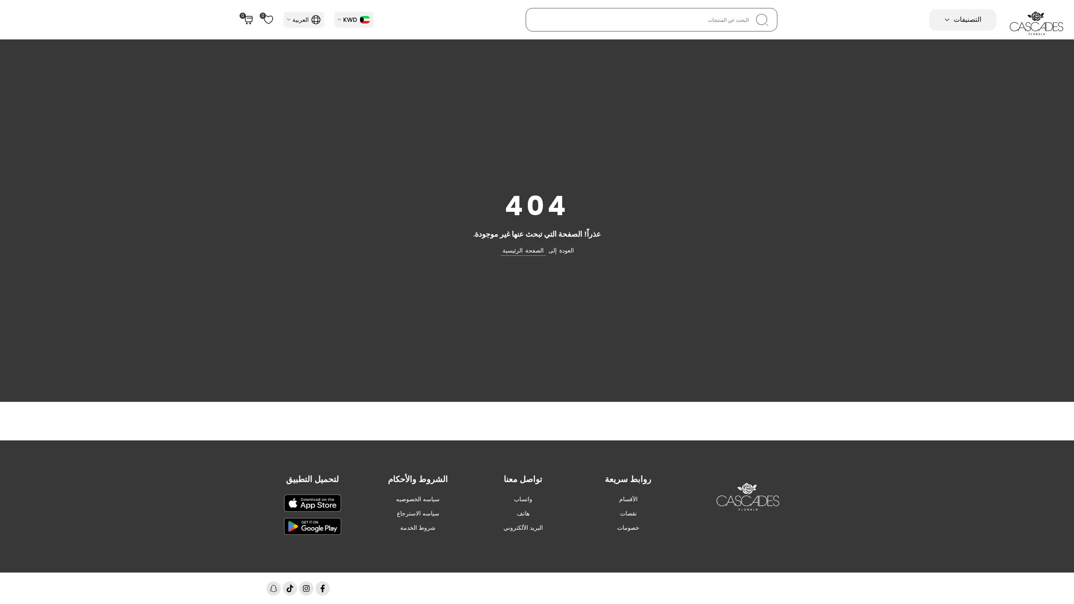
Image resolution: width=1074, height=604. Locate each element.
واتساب (523, 499)
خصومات (628, 527)
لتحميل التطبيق (312, 479)
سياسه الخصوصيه (418, 499)
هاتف (523, 513)
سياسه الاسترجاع (418, 513)
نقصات (628, 513)
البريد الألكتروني (523, 527)
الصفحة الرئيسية (523, 250)
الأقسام (628, 499)
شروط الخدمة (417, 527)
